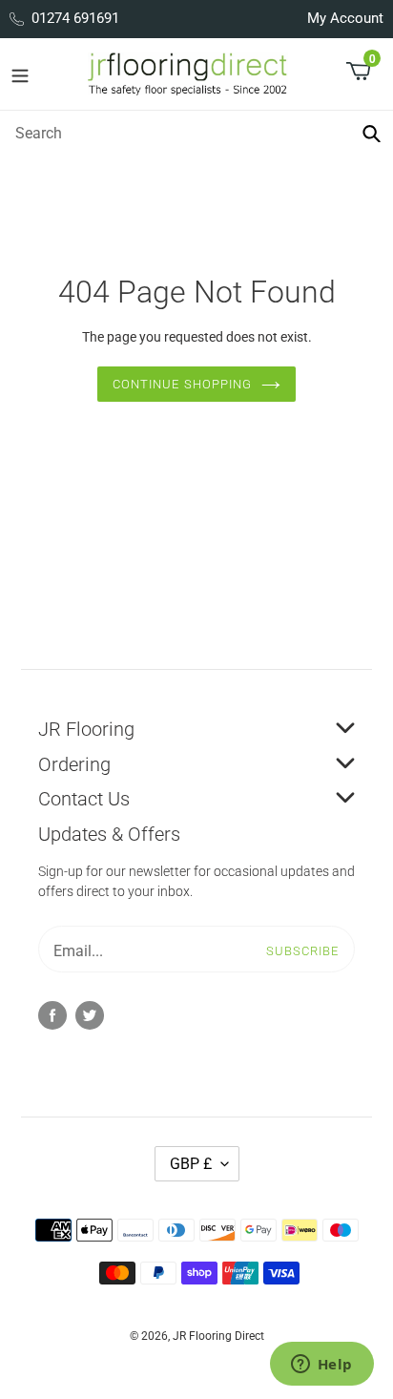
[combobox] (196, 133)
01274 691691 (75, 18)
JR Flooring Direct (218, 1336)
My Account (345, 18)
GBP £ (191, 1164)
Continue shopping (182, 384)
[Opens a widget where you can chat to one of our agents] (321, 1365)
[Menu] (20, 74)
